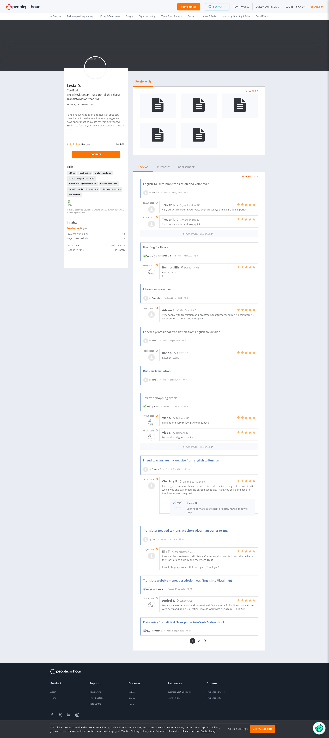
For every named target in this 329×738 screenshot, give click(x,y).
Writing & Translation (110, 16)
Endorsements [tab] (186, 167)
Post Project (188, 6)
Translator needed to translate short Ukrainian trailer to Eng (185, 530)
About (53, 691)
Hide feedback (249, 176)
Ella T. (154, 539)
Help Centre (95, 703)
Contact (96, 154)
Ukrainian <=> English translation (83, 189)
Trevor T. (155, 192)
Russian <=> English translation (82, 183)
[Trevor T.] (145, 192)
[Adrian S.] (145, 298)
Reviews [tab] (143, 167)
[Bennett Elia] (150, 255)
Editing (72, 173)
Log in (289, 6)
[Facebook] (52, 715)
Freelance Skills (214, 697)
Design (129, 16)
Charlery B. (156, 469)
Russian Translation (157, 371)
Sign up (300, 6)
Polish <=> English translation (82, 178)
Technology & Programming (80, 16)
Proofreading (85, 173)
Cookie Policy (208, 731)
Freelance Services (216, 691)
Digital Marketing (147, 16)
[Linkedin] (69, 715)
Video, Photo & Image (171, 16)
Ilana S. (155, 340)
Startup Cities (174, 697)
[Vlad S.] (146, 406)
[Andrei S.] (147, 589)
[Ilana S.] (145, 340)
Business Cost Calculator (179, 691)
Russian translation (108, 183)
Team (53, 697)
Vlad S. (157, 406)
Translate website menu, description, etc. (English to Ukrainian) (187, 580)
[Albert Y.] (147, 630)
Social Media (262, 16)
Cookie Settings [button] (238, 729)
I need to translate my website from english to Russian (181, 460)
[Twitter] (61, 715)
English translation (103, 173)
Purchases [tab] (163, 167)
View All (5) (252, 91)
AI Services (55, 16)
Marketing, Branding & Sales (236, 16)
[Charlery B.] (145, 469)
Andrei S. (159, 589)
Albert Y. (158, 630)
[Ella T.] (145, 539)
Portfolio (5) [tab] (143, 81)
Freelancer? (315, 6)
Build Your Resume (267, 6)
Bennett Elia (165, 255)
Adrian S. (156, 298)
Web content (74, 194)
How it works (241, 6)
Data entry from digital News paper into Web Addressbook (184, 622)
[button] (217, 6)
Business (192, 16)
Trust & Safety (96, 697)
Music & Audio (209, 16)
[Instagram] (77, 715)
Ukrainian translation (111, 189)
